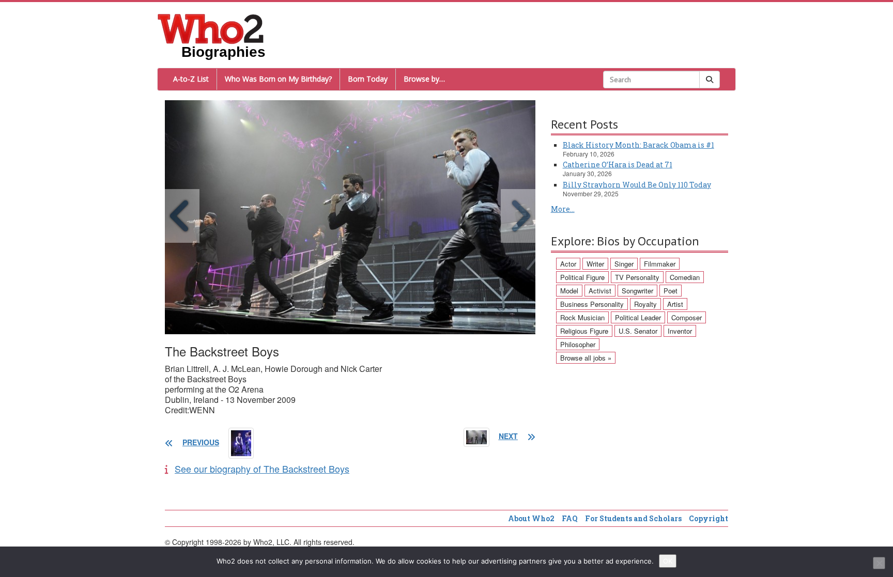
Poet (671, 290)
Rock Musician (582, 317)
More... (563, 209)
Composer (686, 317)
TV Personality (637, 277)
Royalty (645, 304)
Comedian (685, 277)
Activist (600, 290)
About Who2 (531, 518)
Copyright (708, 518)
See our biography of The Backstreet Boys (262, 468)
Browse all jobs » (585, 358)
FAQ (570, 518)
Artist (675, 304)
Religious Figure (584, 331)
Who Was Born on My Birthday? (278, 79)
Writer (595, 264)
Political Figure (582, 277)
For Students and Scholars (633, 518)
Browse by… (424, 79)
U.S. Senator (638, 331)
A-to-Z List (191, 79)
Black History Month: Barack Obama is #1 (638, 145)
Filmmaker (659, 264)
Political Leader (638, 317)
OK (667, 561)
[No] (879, 563)
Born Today (368, 79)
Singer (624, 264)
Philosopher (577, 344)
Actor (568, 264)
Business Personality (592, 304)
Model (569, 290)
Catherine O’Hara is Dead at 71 (617, 164)
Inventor (680, 331)
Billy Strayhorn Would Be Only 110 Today (637, 185)
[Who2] (211, 28)
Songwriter (637, 290)
